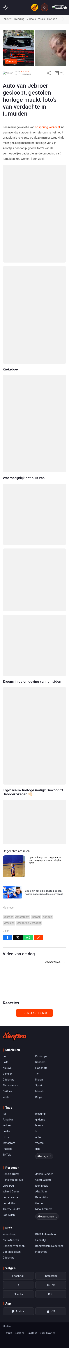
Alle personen (45, 1216)
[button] (63, 19)
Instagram (9, 1143)
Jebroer (8, 917)
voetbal (39, 1143)
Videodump (9, 1234)
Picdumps (41, 1056)
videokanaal (54, 962)
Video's (31, 18)
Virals (41, 18)
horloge (47, 917)
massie (25, 71)
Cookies (19, 1333)
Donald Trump (11, 1174)
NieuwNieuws (11, 1240)
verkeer (7, 1125)
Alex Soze (41, 1191)
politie (6, 1131)
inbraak (36, 917)
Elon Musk (41, 1185)
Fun (5, 1056)
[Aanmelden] (59, 7)
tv (36, 1131)
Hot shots (53, 18)
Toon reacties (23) (34, 1013)
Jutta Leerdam (11, 1197)
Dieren (39, 1079)
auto (38, 1137)
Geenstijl (40, 1240)
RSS (50, 1294)
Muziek (39, 1091)
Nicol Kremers (43, 1209)
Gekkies (7, 1091)
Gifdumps (8, 1079)
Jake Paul (8, 1185)
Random (40, 1062)
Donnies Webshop (14, 1246)
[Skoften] (15, 1036)
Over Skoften (47, 1333)
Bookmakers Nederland (49, 1246)
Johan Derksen (44, 1174)
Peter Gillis (41, 1197)
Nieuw (8, 18)
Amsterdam (22, 917)
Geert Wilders (43, 1179)
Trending (19, 18)
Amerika (8, 1119)
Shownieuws (10, 1085)
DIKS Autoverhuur (46, 1234)
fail (4, 1113)
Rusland (7, 1148)
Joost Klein (9, 1203)
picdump (40, 1113)
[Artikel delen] (49, 73)
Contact (32, 1333)
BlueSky (18, 1294)
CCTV (6, 1137)
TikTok (7, 1154)
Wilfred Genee (11, 1191)
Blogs (38, 1097)
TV (37, 1073)
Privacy (7, 1333)
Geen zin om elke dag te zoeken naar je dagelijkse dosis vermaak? (44, 892)
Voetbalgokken (12, 1251)
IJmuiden (9, 923)
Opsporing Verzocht (29, 923)
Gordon (39, 1203)
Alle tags (42, 1156)
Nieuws (7, 1068)
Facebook (18, 1276)
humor (39, 1125)
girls (37, 1148)
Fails (5, 1062)
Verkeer (7, 1073)
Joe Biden (9, 1215)
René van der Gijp (13, 1179)
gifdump (40, 1119)
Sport (38, 1085)
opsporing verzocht (47, 127)
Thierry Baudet (11, 1209)
